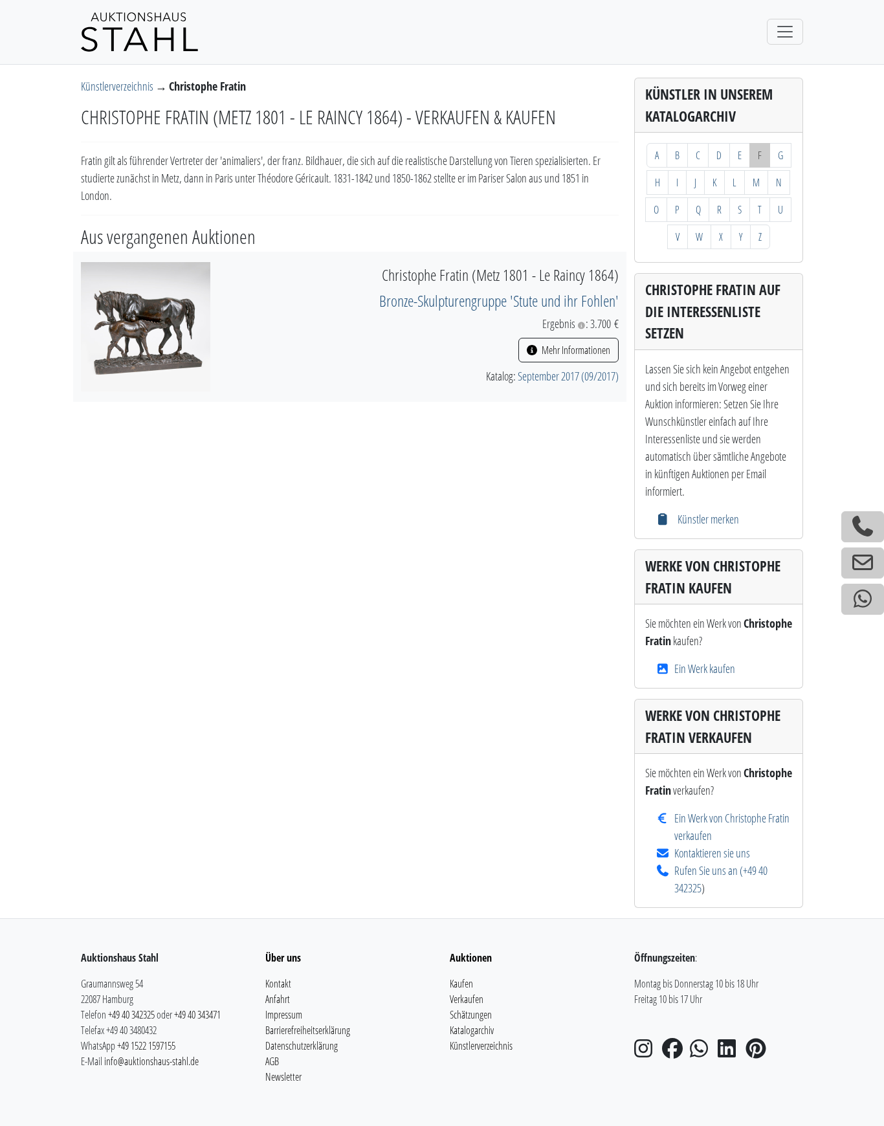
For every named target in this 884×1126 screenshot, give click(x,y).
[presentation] (145, 325)
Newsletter (283, 1077)
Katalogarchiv (472, 1030)
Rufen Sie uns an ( (708, 870)
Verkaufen (466, 999)
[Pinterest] (758, 1052)
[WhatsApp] (703, 1052)
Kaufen (461, 984)
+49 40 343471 (197, 1015)
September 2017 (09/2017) (568, 376)
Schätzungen (471, 1015)
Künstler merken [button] (706, 519)
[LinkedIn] (731, 1052)
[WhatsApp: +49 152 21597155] (862, 599)
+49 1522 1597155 (146, 1046)
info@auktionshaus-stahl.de (151, 1061)
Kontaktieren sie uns (712, 853)
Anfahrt (277, 999)
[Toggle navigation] (785, 32)
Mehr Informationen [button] (575, 350)
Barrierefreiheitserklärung (307, 1030)
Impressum (283, 1015)
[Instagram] (647, 1052)
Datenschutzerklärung (301, 1046)
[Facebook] (675, 1052)
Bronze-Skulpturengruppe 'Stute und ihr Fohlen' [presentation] (499, 300)
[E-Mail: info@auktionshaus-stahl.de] (862, 563)
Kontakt (278, 984)
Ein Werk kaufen (704, 668)
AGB (272, 1061)
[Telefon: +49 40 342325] (862, 526)
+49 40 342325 (131, 1015)
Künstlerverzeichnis (118, 86)
